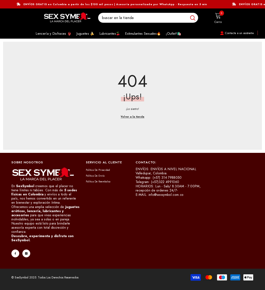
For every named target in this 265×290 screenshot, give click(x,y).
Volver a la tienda (132, 117)
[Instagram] (26, 253)
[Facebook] (15, 253)
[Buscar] (148, 18)
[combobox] (142, 18)
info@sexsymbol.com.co (166, 194)
